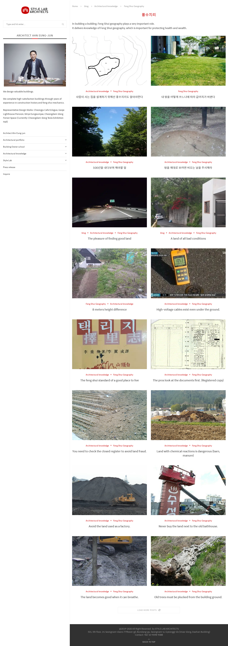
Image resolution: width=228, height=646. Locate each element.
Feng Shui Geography (123, 91)
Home (75, 6)
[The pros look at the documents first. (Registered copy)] (188, 344)
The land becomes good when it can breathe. (109, 597)
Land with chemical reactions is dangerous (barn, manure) (188, 453)
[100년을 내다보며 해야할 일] (109, 132)
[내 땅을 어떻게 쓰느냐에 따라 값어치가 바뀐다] (188, 61)
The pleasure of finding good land (109, 238)
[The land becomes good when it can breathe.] (109, 561)
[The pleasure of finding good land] (109, 202)
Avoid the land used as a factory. (109, 526)
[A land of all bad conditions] (188, 202)
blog (86, 6)
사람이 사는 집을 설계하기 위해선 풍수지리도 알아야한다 (109, 97)
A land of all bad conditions (188, 238)
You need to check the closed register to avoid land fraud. (109, 451)
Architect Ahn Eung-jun (14, 133)
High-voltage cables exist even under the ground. (188, 309)
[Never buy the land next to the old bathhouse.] (188, 490)
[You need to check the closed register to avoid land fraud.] (109, 415)
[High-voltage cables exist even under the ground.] (188, 273)
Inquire (6, 174)
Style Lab (7, 160)
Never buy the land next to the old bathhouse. (188, 526)
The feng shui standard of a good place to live (109, 380)
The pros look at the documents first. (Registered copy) (188, 380)
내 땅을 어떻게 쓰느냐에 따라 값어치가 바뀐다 (188, 97)
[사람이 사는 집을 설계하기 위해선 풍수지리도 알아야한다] (109, 61)
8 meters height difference (109, 309)
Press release (9, 167)
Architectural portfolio (13, 139)
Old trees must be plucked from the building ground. (188, 597)
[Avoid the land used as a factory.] (109, 490)
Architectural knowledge (14, 153)
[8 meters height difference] (109, 273)
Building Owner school (14, 146)
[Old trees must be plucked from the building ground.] (188, 561)
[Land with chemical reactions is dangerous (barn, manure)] (188, 415)
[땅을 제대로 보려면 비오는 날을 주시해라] (188, 132)
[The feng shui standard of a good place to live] (109, 344)
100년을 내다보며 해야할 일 (109, 167)
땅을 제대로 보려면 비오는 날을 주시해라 (188, 167)
